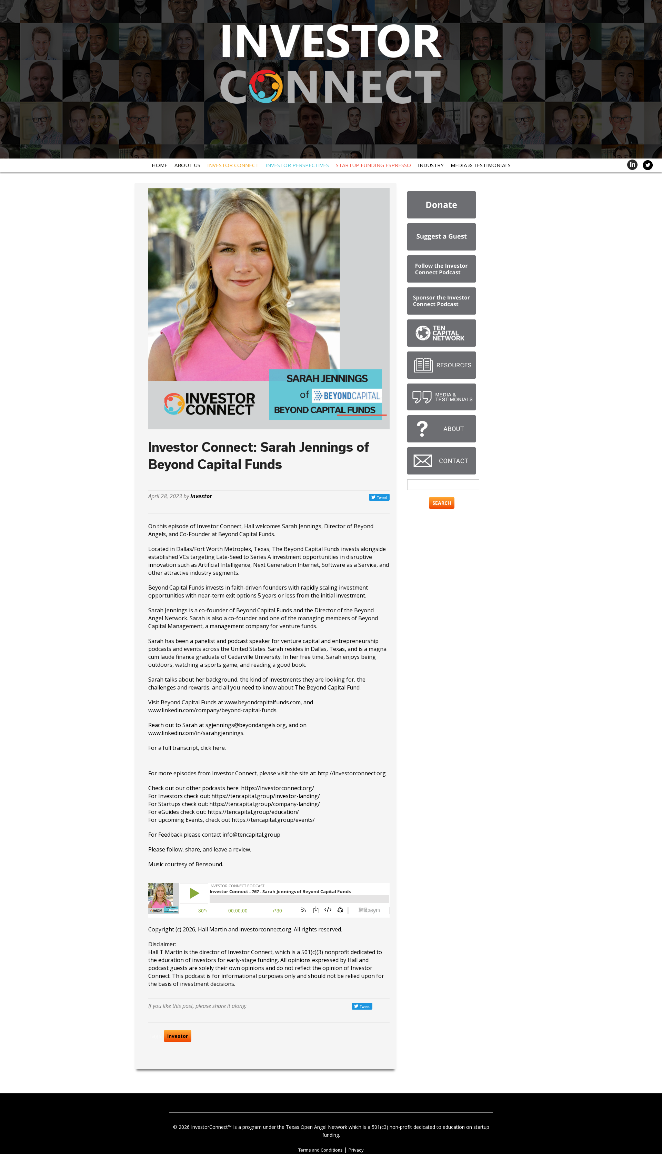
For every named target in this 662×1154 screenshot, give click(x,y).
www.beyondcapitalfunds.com (262, 702)
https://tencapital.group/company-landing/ (264, 804)
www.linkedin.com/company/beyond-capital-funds (212, 710)
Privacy (356, 1150)
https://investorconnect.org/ (277, 788)
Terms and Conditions (320, 1150)
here (219, 748)
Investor (177, 1036)
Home (160, 165)
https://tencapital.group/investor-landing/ (265, 796)
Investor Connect (233, 165)
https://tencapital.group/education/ (253, 812)
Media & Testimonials (481, 165)
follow (174, 849)
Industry (431, 165)
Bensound (208, 864)
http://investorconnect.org (352, 773)
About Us (187, 165)
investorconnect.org (265, 929)
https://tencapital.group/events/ (273, 820)
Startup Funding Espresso (373, 165)
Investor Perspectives (297, 165)
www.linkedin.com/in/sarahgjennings (195, 733)
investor (201, 496)
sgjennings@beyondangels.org (245, 725)
